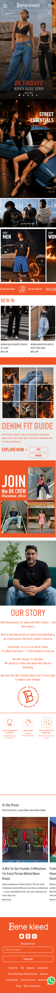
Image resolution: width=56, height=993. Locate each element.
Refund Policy (44, 980)
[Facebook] (21, 936)
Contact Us (13, 968)
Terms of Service (28, 980)
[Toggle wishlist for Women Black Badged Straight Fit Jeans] (25, 308)
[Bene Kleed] (28, 926)
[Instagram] (28, 936)
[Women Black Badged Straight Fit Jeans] (15, 323)
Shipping (30, 968)
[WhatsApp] (34, 936)
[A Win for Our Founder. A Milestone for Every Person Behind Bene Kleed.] (25, 839)
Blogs (18, 986)
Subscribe (28, 959)
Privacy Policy (12, 980)
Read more (6, 899)
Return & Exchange (32, 986)
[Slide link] (28, 49)
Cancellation (42, 968)
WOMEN (38, 455)
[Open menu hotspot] (5, 7)
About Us (44, 974)
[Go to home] (28, 5)
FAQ (22, 968)
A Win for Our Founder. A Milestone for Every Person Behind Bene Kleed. (24, 873)
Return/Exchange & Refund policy (22, 974)
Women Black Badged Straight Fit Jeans (14, 346)
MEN (38, 449)
